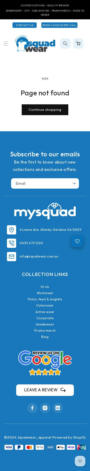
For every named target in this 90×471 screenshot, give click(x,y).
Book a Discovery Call (59, 25)
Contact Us (24, 25)
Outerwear (45, 305)
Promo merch (45, 330)
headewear (45, 324)
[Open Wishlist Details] (77, 241)
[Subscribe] (74, 183)
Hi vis (45, 287)
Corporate (45, 318)
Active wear (45, 312)
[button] (6, 43)
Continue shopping (45, 109)
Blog (44, 337)
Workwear (45, 293)
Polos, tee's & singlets (45, 299)
